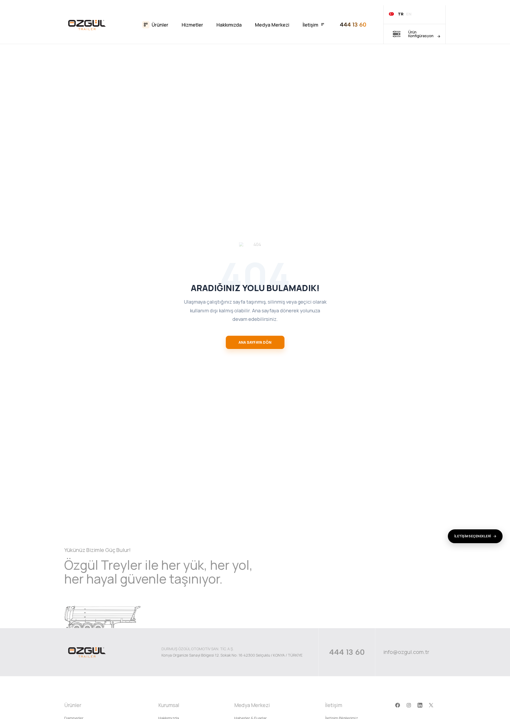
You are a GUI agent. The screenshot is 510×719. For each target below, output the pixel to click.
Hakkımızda (229, 24)
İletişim (310, 24)
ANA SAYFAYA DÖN (255, 342)
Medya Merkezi (272, 24)
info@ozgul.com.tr (406, 652)
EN (408, 14)
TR (400, 14)
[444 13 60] (353, 25)
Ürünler (160, 25)
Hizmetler (192, 24)
